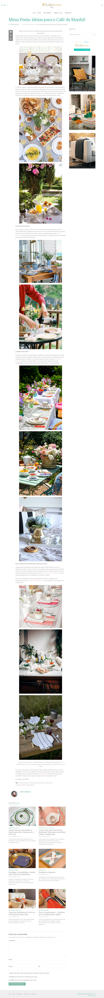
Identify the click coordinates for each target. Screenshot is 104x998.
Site (39, 966)
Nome (11, 959)
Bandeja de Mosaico (47, 872)
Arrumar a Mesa (43, 24)
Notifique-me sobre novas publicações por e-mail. (23, 980)
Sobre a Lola (58, 13)
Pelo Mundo (47, 13)
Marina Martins (15, 24)
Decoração (51, 24)
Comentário (12, 940)
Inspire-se (68, 13)
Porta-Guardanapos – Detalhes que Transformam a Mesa (52, 913)
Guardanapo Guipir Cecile (36, 580)
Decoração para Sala (15, 910)
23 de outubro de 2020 (28, 24)
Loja (34, 13)
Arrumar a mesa (23, 782)
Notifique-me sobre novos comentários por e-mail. (23, 976)
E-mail (11, 966)
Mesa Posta (49, 782)
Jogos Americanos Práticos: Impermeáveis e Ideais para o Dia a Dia (21, 832)
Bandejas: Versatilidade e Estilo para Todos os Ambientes (22, 873)
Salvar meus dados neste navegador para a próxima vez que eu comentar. (29, 973)
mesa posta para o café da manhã (25, 785)
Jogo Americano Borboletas (51, 573)
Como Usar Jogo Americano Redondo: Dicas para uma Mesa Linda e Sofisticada (52, 832)
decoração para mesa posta (37, 782)
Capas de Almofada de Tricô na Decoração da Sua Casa (22, 913)
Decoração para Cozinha (60, 24)
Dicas (39, 13)
